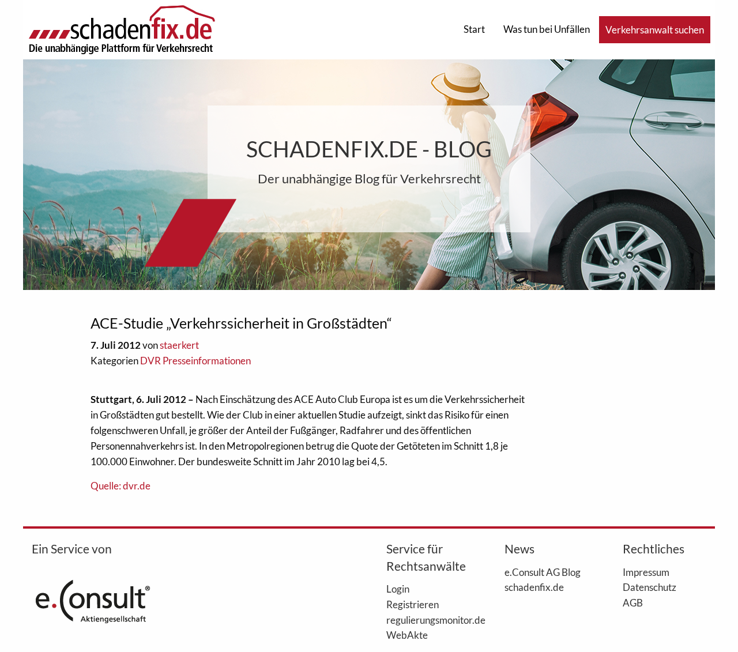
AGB (633, 602)
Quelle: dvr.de (120, 486)
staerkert (179, 345)
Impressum (646, 572)
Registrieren (412, 604)
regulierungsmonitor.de (428, 619)
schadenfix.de (534, 587)
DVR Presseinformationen (195, 361)
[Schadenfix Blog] (122, 28)
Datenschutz (649, 587)
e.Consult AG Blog (542, 572)
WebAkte (407, 634)
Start (474, 29)
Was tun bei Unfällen (546, 29)
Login (397, 588)
